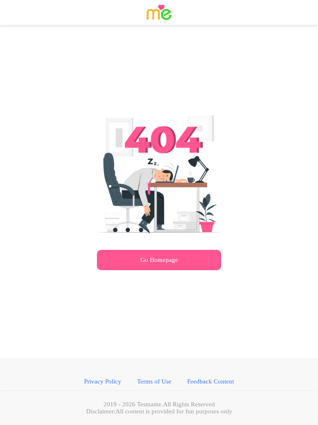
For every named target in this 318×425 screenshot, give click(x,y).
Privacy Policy (102, 381)
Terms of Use (154, 381)
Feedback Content (210, 381)
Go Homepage (159, 259)
